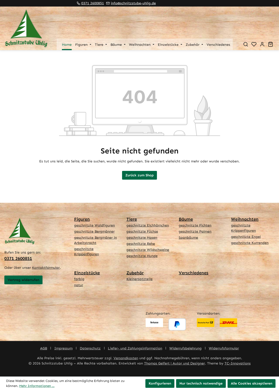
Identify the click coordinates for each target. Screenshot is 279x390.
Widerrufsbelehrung (185, 348)
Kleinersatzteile (139, 279)
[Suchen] (246, 44)
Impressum (63, 348)
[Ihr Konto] (262, 44)
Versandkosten (126, 358)
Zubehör (135, 272)
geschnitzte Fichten (195, 225)
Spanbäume (188, 237)
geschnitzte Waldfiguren (94, 225)
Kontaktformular (46, 268)
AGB (43, 348)
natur (78, 285)
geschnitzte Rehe (140, 244)
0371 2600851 (92, 3)
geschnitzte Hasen (141, 237)
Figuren (82, 219)
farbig (79, 279)
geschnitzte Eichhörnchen (147, 225)
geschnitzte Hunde (142, 256)
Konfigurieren (160, 383)
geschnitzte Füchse (142, 231)
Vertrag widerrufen (23, 280)
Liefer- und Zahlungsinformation (135, 348)
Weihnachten (245, 219)
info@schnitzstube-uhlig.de (133, 3)
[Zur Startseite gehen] (26, 28)
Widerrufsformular (224, 348)
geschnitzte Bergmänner (94, 231)
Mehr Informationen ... (36, 386)
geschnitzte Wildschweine (147, 250)
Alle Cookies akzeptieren (251, 383)
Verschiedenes (193, 272)
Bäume (186, 219)
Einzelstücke (87, 272)
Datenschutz (90, 348)
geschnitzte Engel (246, 237)
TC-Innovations (238, 363)
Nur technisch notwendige (201, 383)
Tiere (131, 219)
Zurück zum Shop (139, 175)
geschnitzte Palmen (195, 231)
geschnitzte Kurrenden (250, 243)
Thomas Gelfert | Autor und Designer (174, 363)
